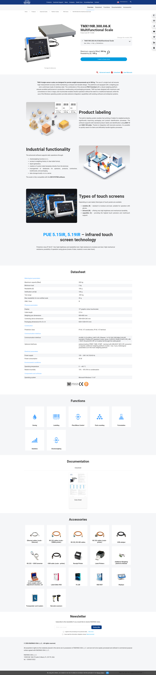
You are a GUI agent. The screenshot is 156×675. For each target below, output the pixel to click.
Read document (90, 634)
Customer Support (58, 2)
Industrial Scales (43, 11)
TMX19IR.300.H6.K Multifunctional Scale (81, 11)
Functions (107, 7)
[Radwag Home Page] (27, 2)
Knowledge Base (88, 2)
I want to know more (104, 59)
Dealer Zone (79, 2)
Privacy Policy (100, 672)
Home (26, 11)
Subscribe (96, 627)
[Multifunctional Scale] (50, 41)
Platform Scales (55, 11)
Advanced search (104, 72)
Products (34, 11)
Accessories (127, 7)
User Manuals (127, 72)
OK (107, 672)
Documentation (117, 7)
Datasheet (98, 7)
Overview (90, 7)
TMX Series (65, 11)
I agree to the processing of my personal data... (76, 631)
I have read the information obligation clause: (79, 634)
